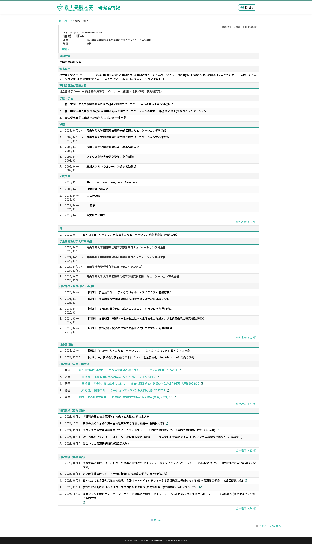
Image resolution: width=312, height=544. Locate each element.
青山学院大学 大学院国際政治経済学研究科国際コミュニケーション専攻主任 (132, 276)
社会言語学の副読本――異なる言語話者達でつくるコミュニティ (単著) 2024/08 (128, 370)
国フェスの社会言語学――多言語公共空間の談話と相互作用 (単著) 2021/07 (125, 397)
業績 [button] (64, 49)
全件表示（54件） (247, 508)
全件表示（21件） (247, 450)
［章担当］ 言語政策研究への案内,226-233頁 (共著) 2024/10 (117, 377)
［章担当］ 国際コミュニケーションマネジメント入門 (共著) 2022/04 (122, 390)
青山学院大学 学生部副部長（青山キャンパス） (115, 266)
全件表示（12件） (247, 338)
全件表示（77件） (247, 404)
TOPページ (65, 21)
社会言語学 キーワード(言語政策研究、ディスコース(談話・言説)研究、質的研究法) (110, 91)
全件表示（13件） (247, 222)
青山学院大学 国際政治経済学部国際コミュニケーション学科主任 (126, 247)
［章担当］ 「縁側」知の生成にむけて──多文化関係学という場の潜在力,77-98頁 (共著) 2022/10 (139, 383)
